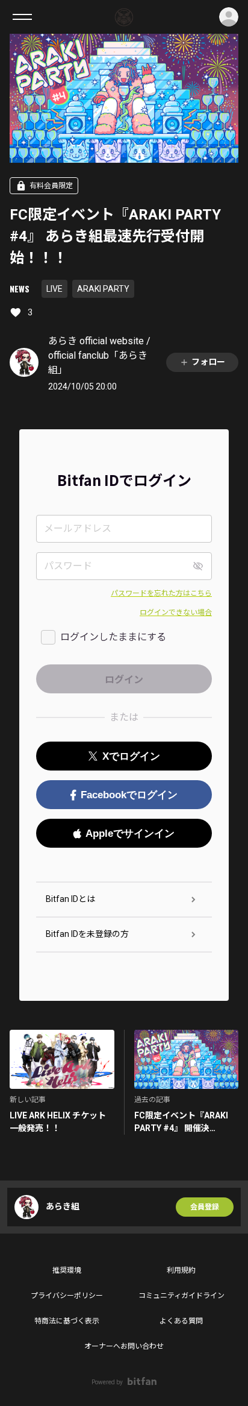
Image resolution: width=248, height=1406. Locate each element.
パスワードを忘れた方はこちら (161, 593)
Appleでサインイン (130, 833)
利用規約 (181, 1270)
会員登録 (204, 1207)
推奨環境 (66, 1270)
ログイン (228, 17)
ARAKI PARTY (103, 289)
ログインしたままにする (113, 637)
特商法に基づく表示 (66, 1321)
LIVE (54, 289)
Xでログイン (131, 756)
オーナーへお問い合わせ (124, 1346)
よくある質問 (181, 1321)
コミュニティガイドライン (181, 1295)
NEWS (19, 288)
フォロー (208, 362)
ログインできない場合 (176, 612)
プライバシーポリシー (67, 1295)
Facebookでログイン (129, 795)
